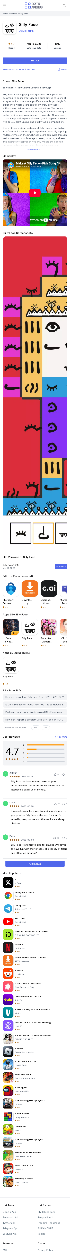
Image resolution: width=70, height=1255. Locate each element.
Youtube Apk (10, 1233)
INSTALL (35, 60)
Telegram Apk (10, 1228)
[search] (64, 5)
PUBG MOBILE (45, 1228)
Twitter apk (9, 1222)
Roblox (41, 1233)
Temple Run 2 (45, 1217)
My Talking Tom (46, 1211)
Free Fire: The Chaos (49, 1222)
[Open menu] (4, 5)
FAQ (5, 1250)
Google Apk (9, 1211)
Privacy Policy (45, 1250)
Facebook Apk (11, 1217)
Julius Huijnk (26, 31)
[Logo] (34, 5)
